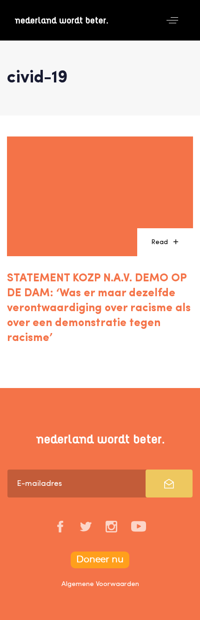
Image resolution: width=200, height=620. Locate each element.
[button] (172, 20)
